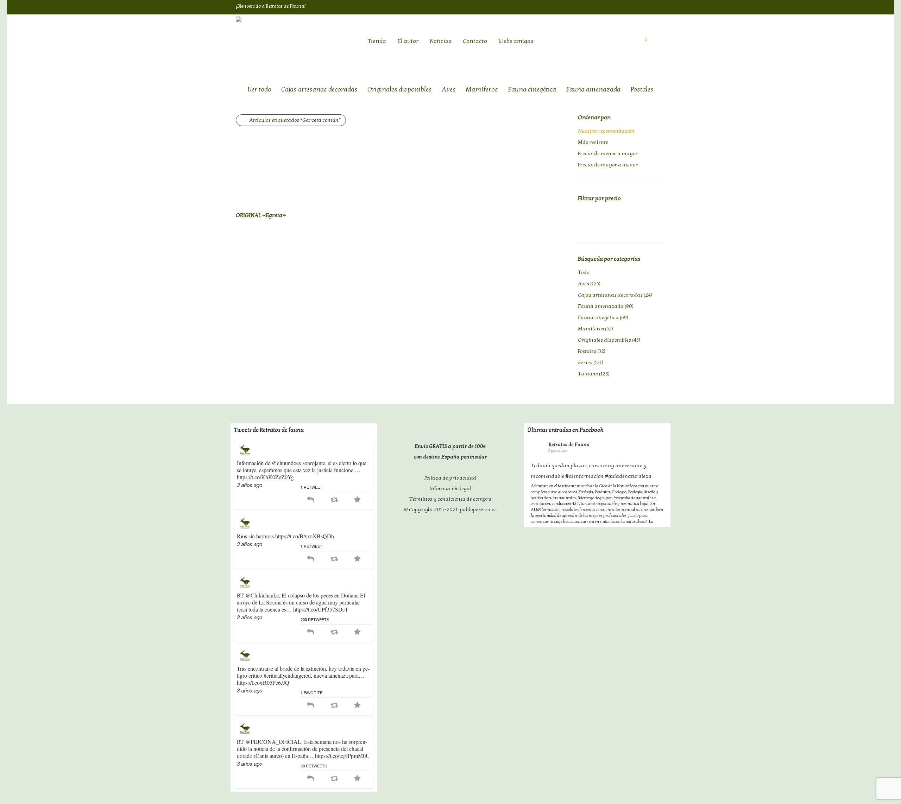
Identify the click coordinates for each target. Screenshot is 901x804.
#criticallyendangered (287, 675)
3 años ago (249, 484)
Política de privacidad (450, 478)
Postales (642, 89)
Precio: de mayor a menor (608, 165)
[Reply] (310, 500)
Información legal (450, 488)
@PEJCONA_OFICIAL (273, 741)
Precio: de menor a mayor (608, 153)
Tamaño (588, 374)
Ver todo (259, 89)
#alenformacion (584, 476)
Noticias (441, 41)
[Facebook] (634, 6)
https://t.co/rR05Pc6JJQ (263, 682)
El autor (407, 41)
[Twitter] (648, 6)
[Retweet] (334, 500)
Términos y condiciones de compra (450, 499)
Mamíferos (482, 89)
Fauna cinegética (532, 89)
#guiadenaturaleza (628, 476)
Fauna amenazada (593, 89)
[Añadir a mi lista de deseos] (333, 214)
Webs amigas (516, 41)
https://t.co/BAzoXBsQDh (304, 536)
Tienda (376, 41)
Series (585, 362)
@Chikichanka (262, 595)
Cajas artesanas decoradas (319, 89)
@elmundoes (286, 463)
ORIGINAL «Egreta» (261, 215)
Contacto (475, 41)
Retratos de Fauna (569, 445)
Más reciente (593, 142)
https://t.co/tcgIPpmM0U (342, 755)
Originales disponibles (399, 89)
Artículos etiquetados (295, 120)
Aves (449, 89)
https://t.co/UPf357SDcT (320, 609)
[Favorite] (357, 500)
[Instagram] (662, 6)
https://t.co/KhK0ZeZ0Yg (265, 477)
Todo (583, 272)
